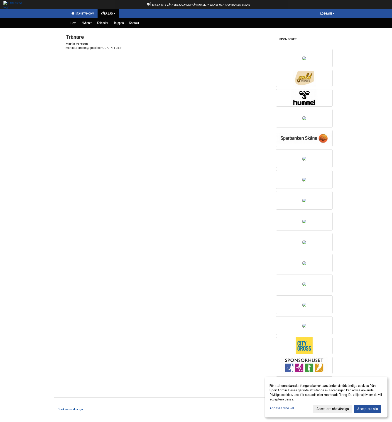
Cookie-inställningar (71, 409)
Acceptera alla (367, 409)
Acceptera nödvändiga (332, 409)
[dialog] (326, 397)
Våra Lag (107, 13)
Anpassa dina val (282, 408)
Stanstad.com (84, 13)
